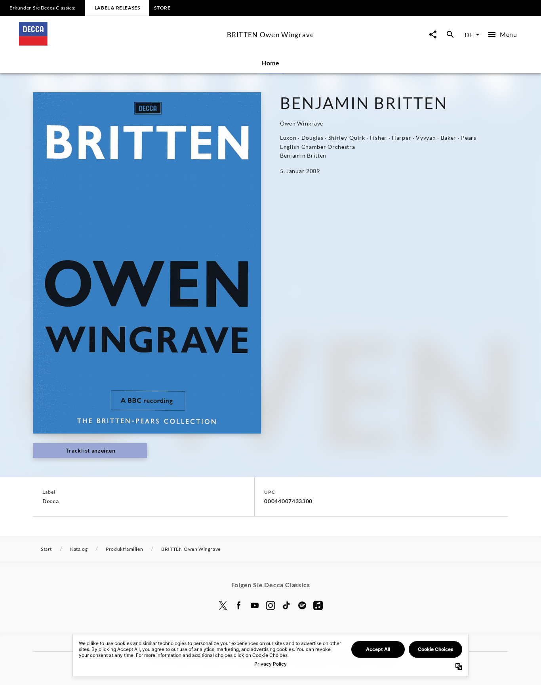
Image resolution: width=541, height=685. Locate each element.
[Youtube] (255, 605)
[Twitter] (223, 605)
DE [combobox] (469, 34)
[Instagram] (270, 605)
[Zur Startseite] (120, 43)
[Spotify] (302, 605)
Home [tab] (270, 63)
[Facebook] (239, 605)
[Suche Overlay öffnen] (450, 35)
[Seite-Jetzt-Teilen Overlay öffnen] (433, 35)
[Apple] (318, 605)
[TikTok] (286, 605)
